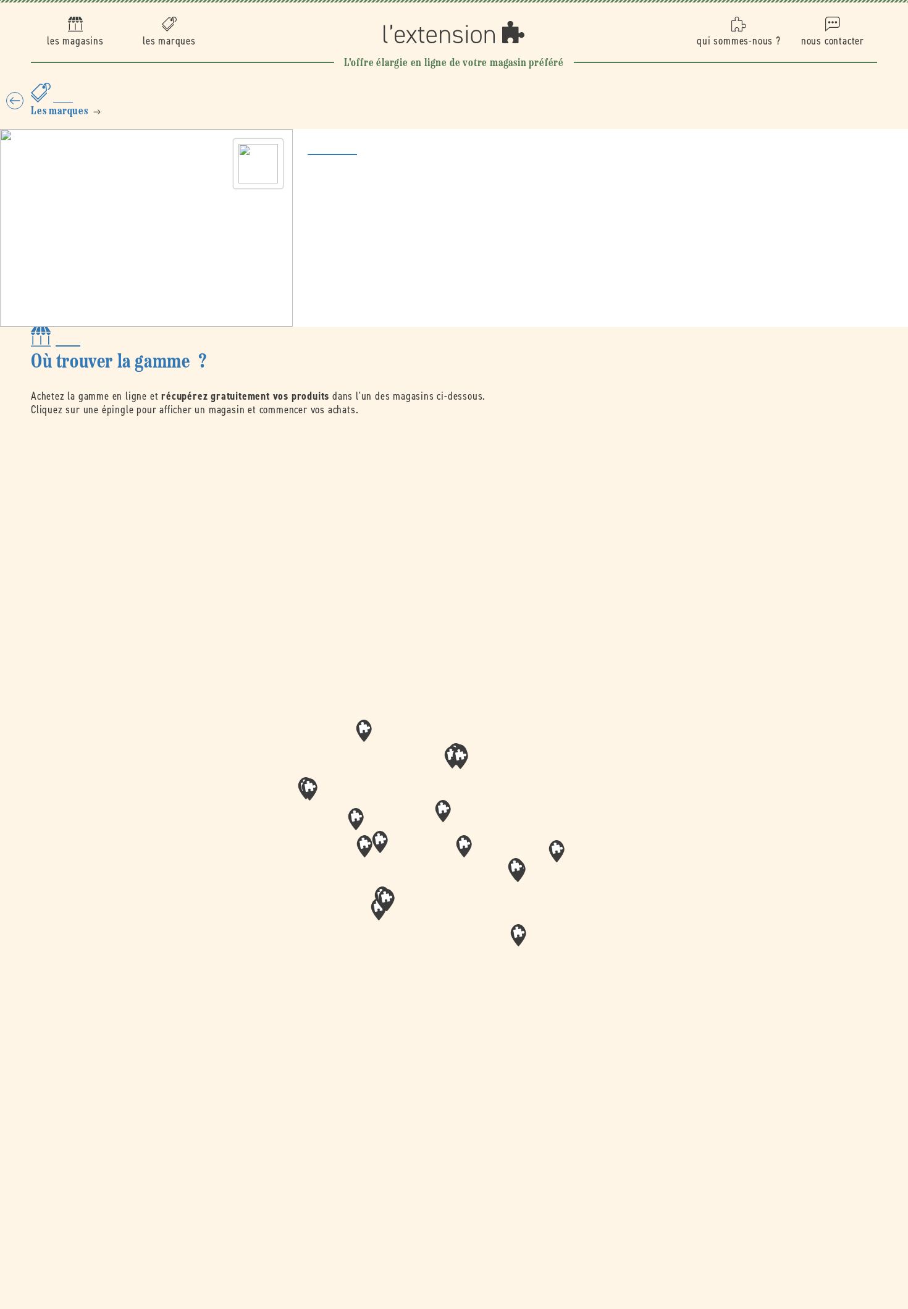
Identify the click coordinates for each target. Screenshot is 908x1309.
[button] (464, 846)
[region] (454, 850)
